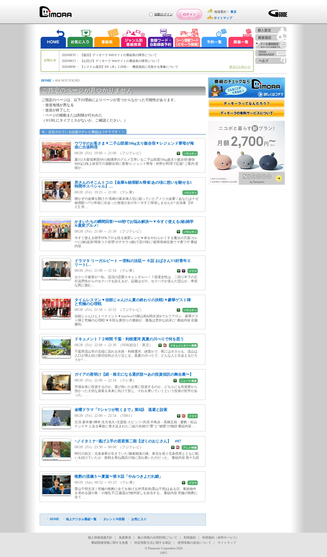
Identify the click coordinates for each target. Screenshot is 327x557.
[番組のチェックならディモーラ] (246, 88)
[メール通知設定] (270, 45)
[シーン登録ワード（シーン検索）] (187, 38)
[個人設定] (270, 30)
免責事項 (125, 537)
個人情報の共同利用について (157, 537)
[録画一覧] (241, 38)
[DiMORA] (56, 13)
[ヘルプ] (270, 61)
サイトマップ (227, 542)
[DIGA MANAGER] (270, 53)
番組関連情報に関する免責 (109, 542)
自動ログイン (163, 14)
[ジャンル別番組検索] (133, 38)
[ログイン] (189, 14)
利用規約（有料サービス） (220, 537)
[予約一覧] (214, 38)
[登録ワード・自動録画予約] (160, 38)
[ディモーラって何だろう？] (246, 103)
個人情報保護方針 (100, 537)
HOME (46, 80)
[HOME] (53, 38)
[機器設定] (270, 37)
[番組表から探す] (107, 38)
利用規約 (190, 537)
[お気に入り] (79, 38)
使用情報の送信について (194, 542)
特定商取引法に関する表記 (152, 542)
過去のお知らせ (240, 67)
